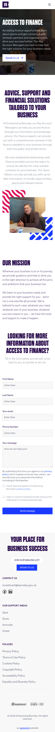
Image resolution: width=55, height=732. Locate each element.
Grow (5, 618)
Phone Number (10, 427)
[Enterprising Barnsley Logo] (5, 5)
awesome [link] (25, 728)
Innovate (7, 624)
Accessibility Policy (13, 675)
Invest (5, 630)
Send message (27, 511)
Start (5, 612)
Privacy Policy (10, 651)
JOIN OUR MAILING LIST (27, 560)
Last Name (7, 395)
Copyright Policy (12, 669)
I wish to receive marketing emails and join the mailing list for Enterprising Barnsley (29, 498)
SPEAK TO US (27, 567)
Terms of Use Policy (14, 657)
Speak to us (12, 57)
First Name (8, 379)
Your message (9, 443)
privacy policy (23, 489)
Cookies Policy (11, 663)
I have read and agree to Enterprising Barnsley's (24, 487)
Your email (7, 411)
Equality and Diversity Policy (19, 681)
